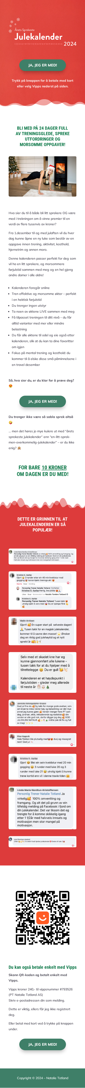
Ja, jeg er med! (42, 65)
